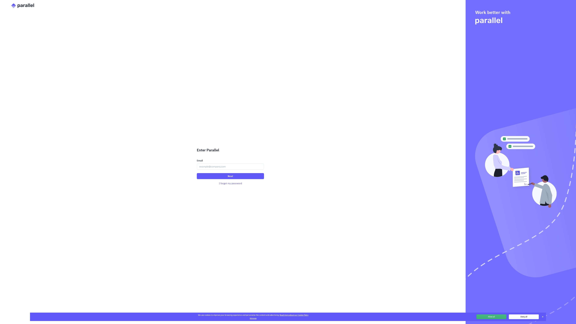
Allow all (491, 316)
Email (200, 160)
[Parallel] (230, 5)
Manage (253, 318)
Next (230, 176)
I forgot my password (230, 183)
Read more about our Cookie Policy (294, 315)
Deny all (523, 316)
